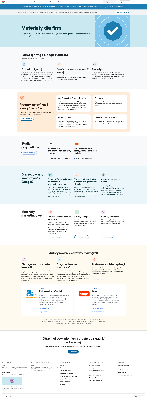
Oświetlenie (63, 365)
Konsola (134, 2)
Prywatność (10, 396)
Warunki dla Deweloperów (95, 378)
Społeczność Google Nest (125, 375)
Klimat (61, 368)
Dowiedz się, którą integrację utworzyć (12, 386)
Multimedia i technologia (66, 373)
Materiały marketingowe (95, 368)
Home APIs (33, 365)
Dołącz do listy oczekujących (115, 6)
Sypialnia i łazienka (65, 381)
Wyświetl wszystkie (29, 152)
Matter (3, 365)
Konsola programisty (123, 365)
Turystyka (62, 384)
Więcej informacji (27, 118)
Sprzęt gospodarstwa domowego (68, 376)
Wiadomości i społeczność (48, 2)
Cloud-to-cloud (6, 372)
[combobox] (111, 1)
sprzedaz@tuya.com (98, 312)
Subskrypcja (73, 351)
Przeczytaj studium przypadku (59, 158)
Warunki (4, 396)
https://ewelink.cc (44, 308)
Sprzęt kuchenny (64, 379)
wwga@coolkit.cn (44, 312)
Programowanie (27, 2)
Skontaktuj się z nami (100, 279)
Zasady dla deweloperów (95, 380)
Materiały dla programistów (96, 370)
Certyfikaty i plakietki (94, 365)
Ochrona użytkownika (65, 370)
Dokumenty (61, 2)
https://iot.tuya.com (97, 308)
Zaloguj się (142, 1)
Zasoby (36, 2)
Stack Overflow (122, 372)
